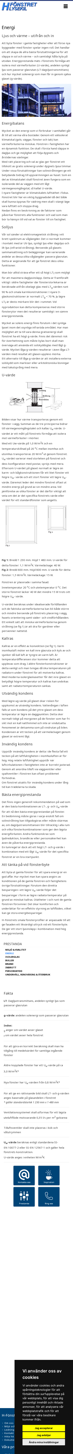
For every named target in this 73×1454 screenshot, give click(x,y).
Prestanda (24, 1203)
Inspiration (49, 1182)
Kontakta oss (24, 1182)
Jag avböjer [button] (44, 1435)
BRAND (9, 963)
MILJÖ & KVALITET (15, 949)
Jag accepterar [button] (44, 1428)
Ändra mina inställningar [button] (44, 1442)
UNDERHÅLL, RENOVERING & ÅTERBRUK (27, 974)
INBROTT (10, 967)
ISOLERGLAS (12, 956)
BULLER (9, 960)
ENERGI (9, 953)
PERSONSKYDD (13, 971)
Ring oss (49, 1203)
